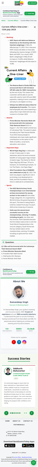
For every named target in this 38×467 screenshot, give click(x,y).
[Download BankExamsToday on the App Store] (10, 445)
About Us (16, 421)
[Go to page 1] (6, 413)
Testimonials (19, 425)
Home (3, 20)
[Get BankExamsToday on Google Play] (28, 445)
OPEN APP (33, 3)
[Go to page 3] (32, 413)
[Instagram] (24, 342)
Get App (31, 272)
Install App (31, 13)
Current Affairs (13, 20)
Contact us (28, 421)
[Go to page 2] (12, 413)
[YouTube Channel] (14, 342)
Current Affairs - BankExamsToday (22, 457)
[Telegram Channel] (19, 342)
